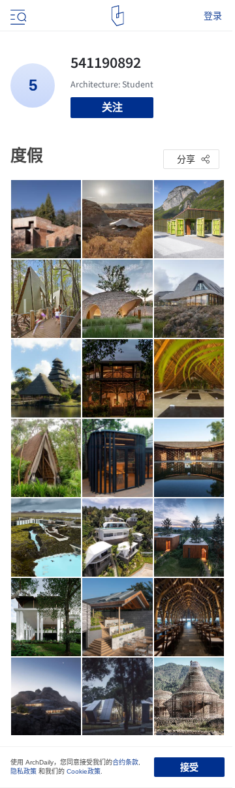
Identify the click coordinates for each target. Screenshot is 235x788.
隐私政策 (23, 771)
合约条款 (125, 762)
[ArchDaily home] (118, 15)
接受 (189, 767)
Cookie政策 (84, 771)
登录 (213, 15)
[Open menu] (17, 16)
